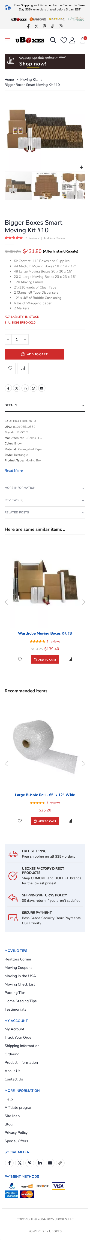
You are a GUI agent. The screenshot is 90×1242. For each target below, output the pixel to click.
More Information (20, 488)
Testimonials (15, 1009)
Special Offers (16, 1141)
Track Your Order (19, 1037)
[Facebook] (28, 26)
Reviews (13, 500)
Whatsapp (33, 388)
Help (9, 1099)
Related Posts (17, 512)
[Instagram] (60, 26)
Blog (8, 1124)
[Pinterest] (44, 26)
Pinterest (29, 1163)
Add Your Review (54, 238)
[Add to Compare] (70, 659)
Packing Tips (15, 992)
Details (11, 405)
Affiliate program (19, 1107)
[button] (81, 167)
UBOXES (55, 1231)
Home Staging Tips (21, 1001)
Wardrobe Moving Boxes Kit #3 (45, 633)
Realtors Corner (18, 959)
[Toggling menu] (7, 40)
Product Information (21, 1062)
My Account (14, 1029)
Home (9, 79)
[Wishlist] (63, 40)
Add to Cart (47, 660)
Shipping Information (22, 1045)
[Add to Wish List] (19, 659)
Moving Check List (20, 984)
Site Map (12, 1116)
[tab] (45, 405)
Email (41, 388)
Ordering (12, 1054)
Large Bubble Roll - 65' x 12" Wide (45, 795)
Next (83, 602)
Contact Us (14, 1079)
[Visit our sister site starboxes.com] (37, 19)
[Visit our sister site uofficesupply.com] (56, 19)
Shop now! (32, 63)
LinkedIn (25, 388)
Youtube (50, 1163)
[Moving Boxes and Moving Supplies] (30, 40)
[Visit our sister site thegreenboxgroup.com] (75, 19)
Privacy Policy (16, 1132)
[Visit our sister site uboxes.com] (18, 19)
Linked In (40, 1163)
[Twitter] (36, 26)
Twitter (16, 388)
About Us (13, 1070)
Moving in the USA (20, 976)
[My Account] (72, 40)
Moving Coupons (18, 967)
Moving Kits (29, 79)
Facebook (8, 388)
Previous (6, 602)
